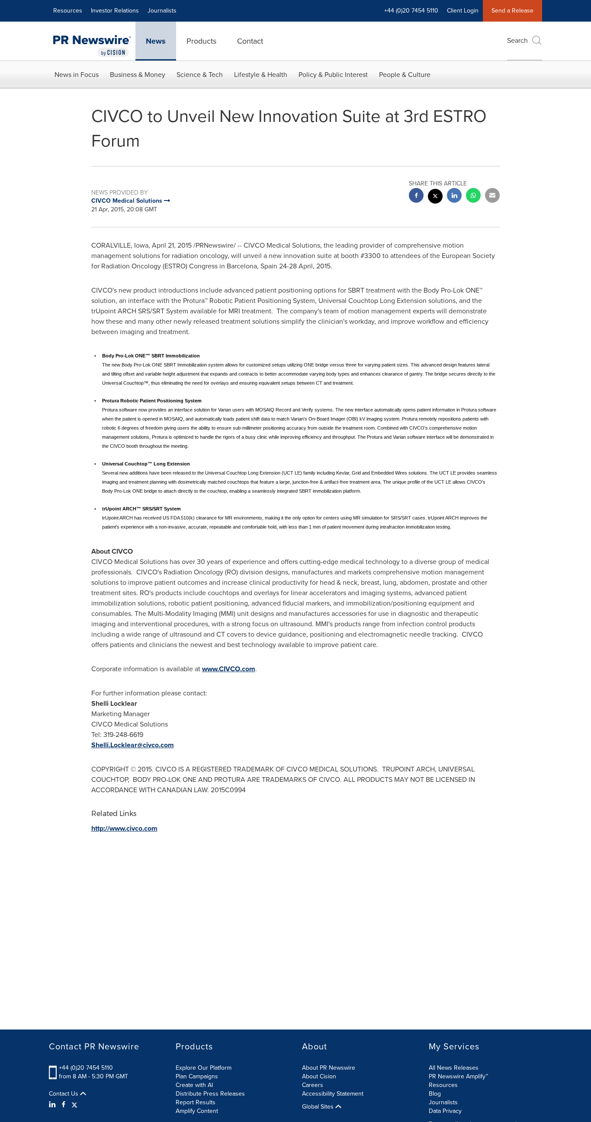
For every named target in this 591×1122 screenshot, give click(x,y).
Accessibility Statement (332, 1093)
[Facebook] (63, 1104)
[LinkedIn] (53, 1104)
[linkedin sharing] (454, 196)
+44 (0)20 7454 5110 (86, 1067)
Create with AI (194, 1085)
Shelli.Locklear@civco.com (132, 745)
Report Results (195, 1102)
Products (201, 41)
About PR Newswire (328, 1067)
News (156, 41)
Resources (67, 10)
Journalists (162, 10)
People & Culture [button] (404, 75)
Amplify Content (197, 1111)
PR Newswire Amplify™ (458, 1076)
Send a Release (512, 10)
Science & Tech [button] (200, 75)
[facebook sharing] (416, 196)
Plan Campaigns (197, 1076)
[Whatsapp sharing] (473, 196)
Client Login (463, 10)
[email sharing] (492, 196)
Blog (435, 1093)
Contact (250, 41)
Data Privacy (445, 1111)
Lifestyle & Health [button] (260, 75)
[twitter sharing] (435, 197)
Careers (312, 1085)
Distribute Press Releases (210, 1093)
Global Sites (318, 1107)
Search (517, 40)
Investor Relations (115, 10)
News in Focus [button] (77, 75)
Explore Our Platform (203, 1067)
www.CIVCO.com (228, 669)
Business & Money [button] (137, 75)
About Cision (319, 1076)
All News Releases (454, 1067)
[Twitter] (74, 1104)
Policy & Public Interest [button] (333, 75)
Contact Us (64, 1094)
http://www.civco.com (124, 828)
